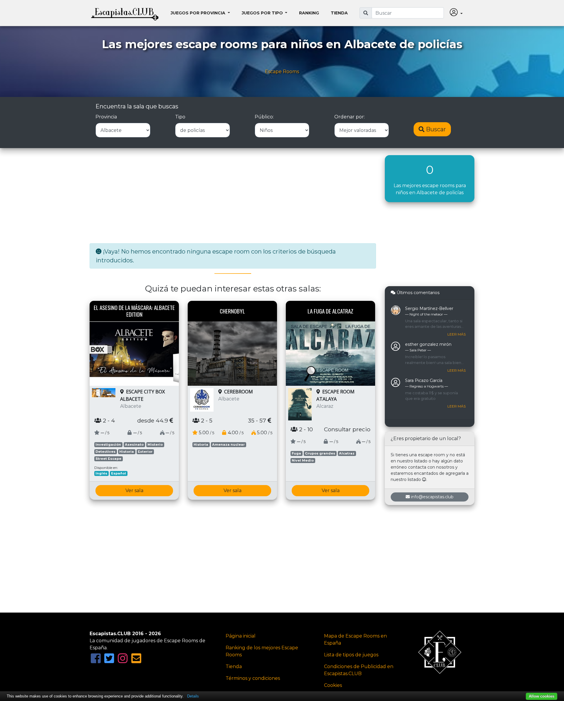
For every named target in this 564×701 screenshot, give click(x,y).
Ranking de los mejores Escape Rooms (262, 651)
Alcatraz (347, 453)
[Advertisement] (233, 196)
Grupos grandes (320, 453)
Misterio (155, 444)
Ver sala (134, 490)
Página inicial (241, 636)
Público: (264, 117)
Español (118, 473)
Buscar (435, 129)
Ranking (309, 13)
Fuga (296, 453)
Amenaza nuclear (228, 444)
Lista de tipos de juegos (351, 655)
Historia (126, 452)
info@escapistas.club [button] (432, 496)
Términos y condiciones (253, 678)
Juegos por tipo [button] (263, 13)
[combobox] (408, 13)
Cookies (333, 685)
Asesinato (134, 444)
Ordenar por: (349, 117)
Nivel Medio (303, 460)
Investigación (108, 444)
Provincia (106, 117)
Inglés (101, 473)
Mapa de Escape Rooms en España (355, 639)
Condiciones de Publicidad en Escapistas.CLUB (358, 670)
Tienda (339, 13)
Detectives (105, 452)
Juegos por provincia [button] (198, 13)
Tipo (180, 117)
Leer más (456, 334)
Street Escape (108, 459)
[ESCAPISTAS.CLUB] (125, 13)
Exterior (145, 452)
